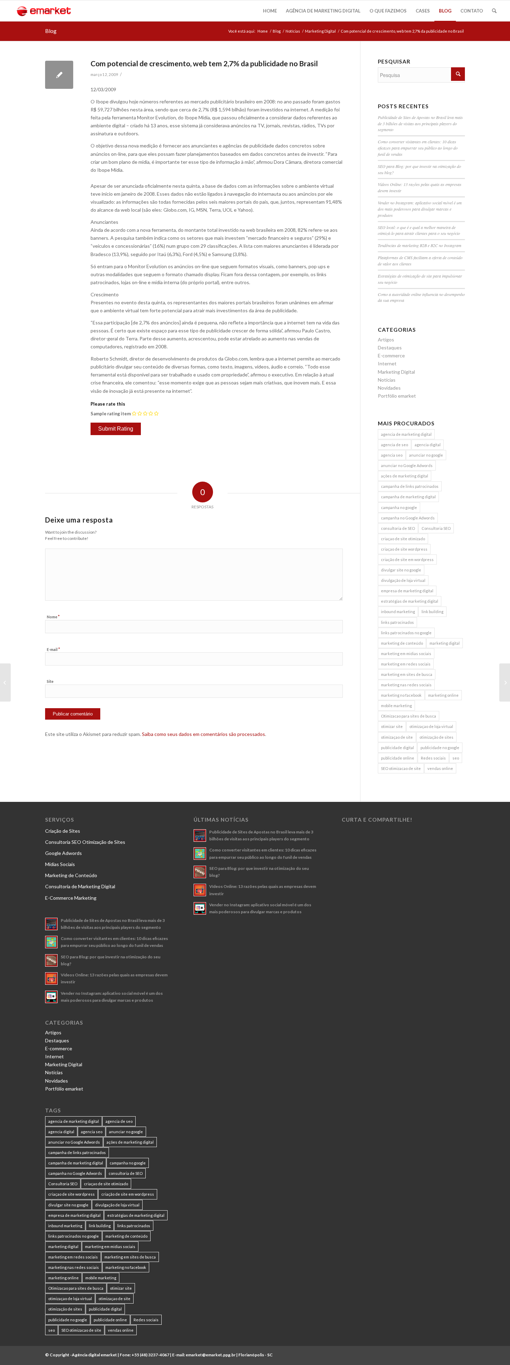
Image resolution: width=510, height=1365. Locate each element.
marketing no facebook (401, 695)
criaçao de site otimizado (403, 538)
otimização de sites (436, 737)
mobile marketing (396, 705)
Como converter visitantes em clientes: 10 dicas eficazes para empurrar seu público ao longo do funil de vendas (418, 148)
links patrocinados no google (406, 632)
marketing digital (445, 643)
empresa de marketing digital (407, 590)
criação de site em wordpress (407, 559)
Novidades (389, 388)
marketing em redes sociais (406, 664)
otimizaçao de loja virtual (431, 726)
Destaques (390, 347)
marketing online (443, 695)
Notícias (293, 31)
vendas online (440, 768)
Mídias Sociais (60, 864)
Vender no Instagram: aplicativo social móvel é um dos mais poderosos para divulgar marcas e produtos (420, 209)
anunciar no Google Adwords (407, 465)
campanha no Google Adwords (408, 518)
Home (262, 31)
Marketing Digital (320, 31)
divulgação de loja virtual (403, 580)
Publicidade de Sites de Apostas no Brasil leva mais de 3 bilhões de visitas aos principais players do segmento (420, 124)
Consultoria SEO (436, 528)
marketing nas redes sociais (406, 684)
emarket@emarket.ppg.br (211, 1354)
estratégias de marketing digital (409, 601)
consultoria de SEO (398, 528)
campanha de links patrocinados (410, 486)
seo (455, 758)
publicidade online (397, 758)
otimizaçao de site (397, 737)
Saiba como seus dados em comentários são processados (203, 734)
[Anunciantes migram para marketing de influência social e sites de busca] (5, 682)
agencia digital (428, 444)
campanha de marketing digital (408, 496)
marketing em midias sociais (406, 653)
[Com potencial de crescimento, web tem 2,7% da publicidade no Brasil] (59, 75)
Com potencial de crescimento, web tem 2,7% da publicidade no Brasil (204, 63)
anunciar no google (426, 455)
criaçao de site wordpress (404, 549)
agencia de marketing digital (406, 434)
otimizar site (392, 726)
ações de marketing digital (404, 476)
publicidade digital (397, 747)
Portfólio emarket (397, 396)
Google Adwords (63, 853)
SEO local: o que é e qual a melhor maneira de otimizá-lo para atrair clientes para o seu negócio (419, 230)
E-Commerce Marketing (70, 898)
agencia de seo (394, 444)
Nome (53, 616)
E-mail (53, 649)
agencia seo (391, 455)
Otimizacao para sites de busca (408, 716)
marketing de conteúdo (402, 643)
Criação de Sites (62, 831)
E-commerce (391, 355)
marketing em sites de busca (406, 674)
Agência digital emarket (94, 1354)
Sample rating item (111, 413)
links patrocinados (397, 622)
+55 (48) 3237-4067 (150, 1354)
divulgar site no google (401, 570)
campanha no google (399, 507)
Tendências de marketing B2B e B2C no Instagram (419, 245)
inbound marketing (398, 611)
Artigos (386, 339)
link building (432, 611)
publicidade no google (439, 747)
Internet (387, 363)
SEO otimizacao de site (401, 768)
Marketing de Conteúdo (71, 875)
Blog (51, 30)
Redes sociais (433, 758)
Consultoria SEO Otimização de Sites (85, 842)
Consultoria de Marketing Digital (80, 886)
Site (50, 681)
